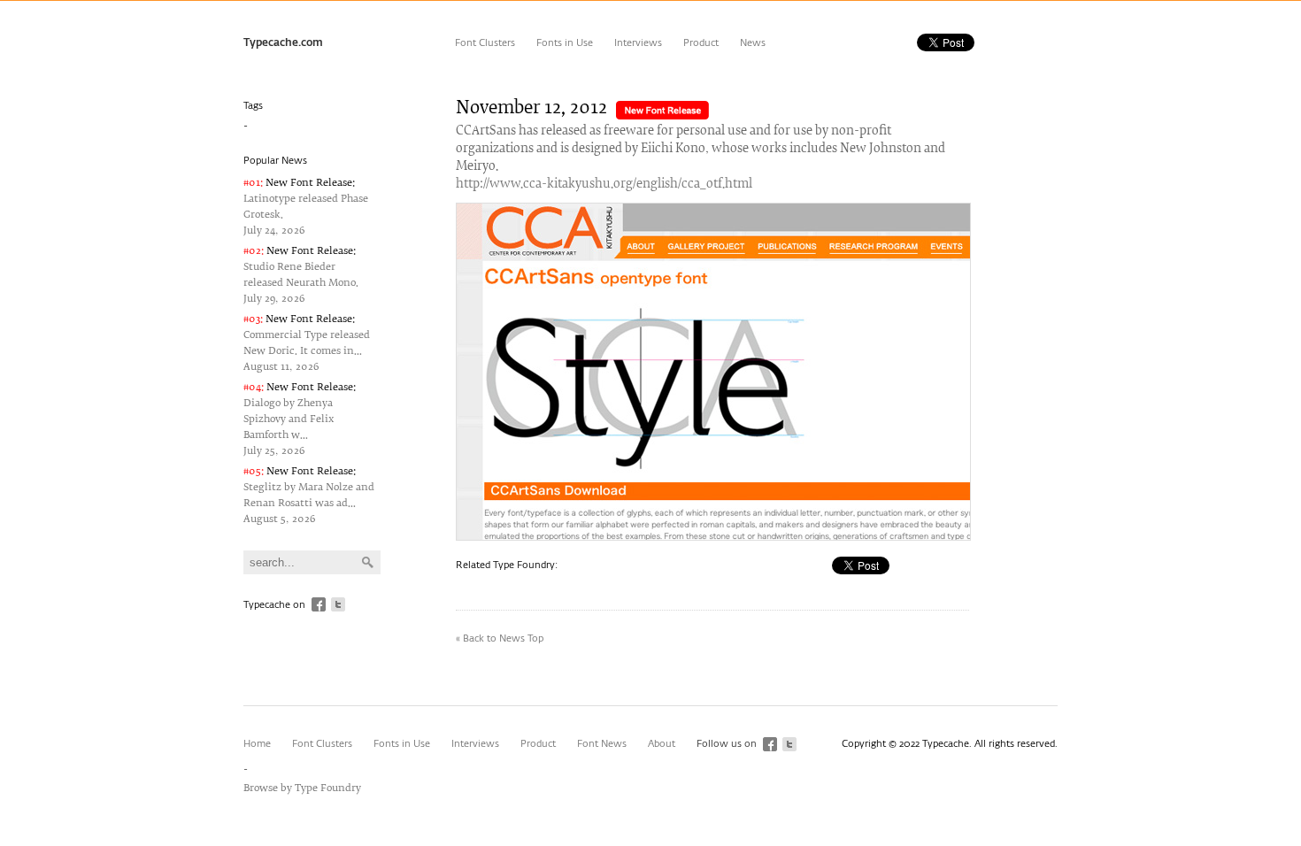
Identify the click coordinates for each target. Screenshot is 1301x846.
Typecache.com (283, 43)
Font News (602, 744)
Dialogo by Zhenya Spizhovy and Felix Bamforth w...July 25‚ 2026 (299, 419)
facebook (319, 604)
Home (257, 744)
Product (701, 43)
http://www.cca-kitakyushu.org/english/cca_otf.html (604, 184)
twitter (338, 604)
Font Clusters (485, 43)
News (753, 43)
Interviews (638, 43)
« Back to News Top (499, 638)
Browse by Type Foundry (302, 788)
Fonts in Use (564, 43)
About (661, 744)
